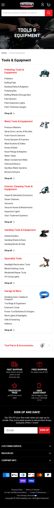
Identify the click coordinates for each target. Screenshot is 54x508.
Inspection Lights (12, 211)
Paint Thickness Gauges (15, 107)
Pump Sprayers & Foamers (16, 139)
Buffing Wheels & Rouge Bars (17, 95)
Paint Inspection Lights (14, 103)
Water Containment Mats (16, 160)
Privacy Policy (16, 490)
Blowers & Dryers (12, 172)
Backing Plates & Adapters (16, 87)
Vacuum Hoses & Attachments (18, 207)
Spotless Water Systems (15, 168)
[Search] (49, 13)
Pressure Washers (12, 127)
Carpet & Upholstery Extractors (18, 195)
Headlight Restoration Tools (17, 264)
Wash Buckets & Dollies (14, 143)
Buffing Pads (10, 83)
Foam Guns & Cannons (14, 135)
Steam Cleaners (11, 199)
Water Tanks (10, 156)
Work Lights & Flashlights (15, 315)
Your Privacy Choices (25, 495)
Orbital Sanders (11, 236)
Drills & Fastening (12, 319)
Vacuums (8, 203)
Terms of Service (32, 490)
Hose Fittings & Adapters (15, 152)
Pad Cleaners (10, 99)
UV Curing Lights (11, 276)
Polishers (8, 78)
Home (3, 53)
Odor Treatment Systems (16, 215)
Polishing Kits (10, 91)
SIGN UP (44, 430)
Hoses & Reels (10, 148)
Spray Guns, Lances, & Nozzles (18, 131)
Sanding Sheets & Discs (15, 240)
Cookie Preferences (38, 492)
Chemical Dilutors (12, 164)
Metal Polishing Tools (14, 268)
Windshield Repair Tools (15, 272)
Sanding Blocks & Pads (14, 244)
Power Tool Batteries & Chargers (19, 311)
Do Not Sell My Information (15, 492)
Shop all (8, 113)
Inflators (8, 324)
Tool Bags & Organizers (15, 303)
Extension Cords (11, 307)
